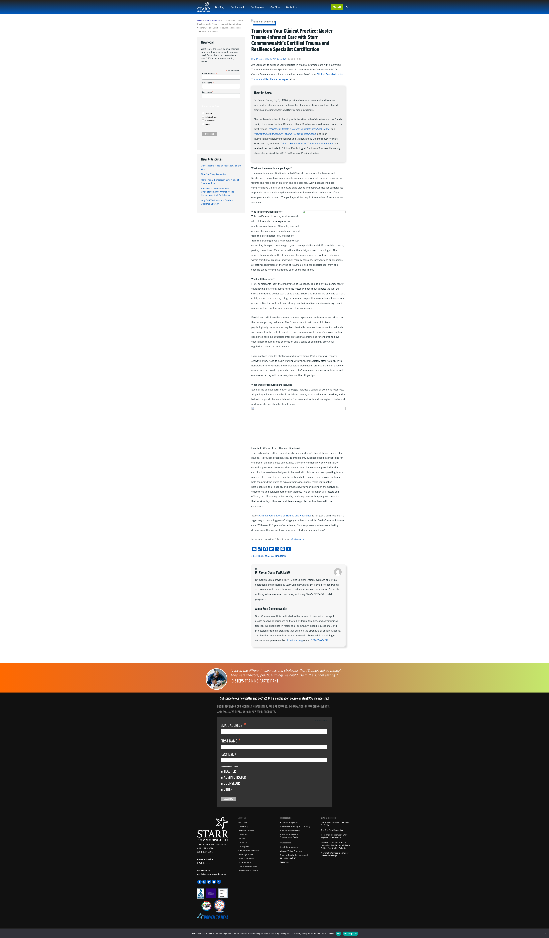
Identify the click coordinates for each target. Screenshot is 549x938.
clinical (258, 556)
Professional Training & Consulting (295, 826)
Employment (244, 846)
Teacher (208, 113)
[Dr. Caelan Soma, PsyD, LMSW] (338, 572)
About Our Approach (289, 847)
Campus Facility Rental (248, 850)
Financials (242, 834)
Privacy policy (350, 933)
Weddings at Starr (246, 854)
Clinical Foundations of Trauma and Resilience (307, 143)
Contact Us (291, 7)
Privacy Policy (244, 862)
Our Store (275, 7)
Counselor (209, 121)
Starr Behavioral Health (290, 830)
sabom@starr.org (219, 874)
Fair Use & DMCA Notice (249, 866)
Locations (242, 842)
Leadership (243, 826)
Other (207, 124)
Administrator (211, 117)
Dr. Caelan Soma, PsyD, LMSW (268, 59)
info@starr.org (297, 539)
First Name (208, 82)
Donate (337, 7)
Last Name (207, 92)
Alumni (241, 838)
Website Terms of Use (248, 870)
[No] (545, 933)
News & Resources (212, 20)
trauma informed (275, 556)
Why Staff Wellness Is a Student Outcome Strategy (335, 854)
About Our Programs (289, 822)
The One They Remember (213, 174)
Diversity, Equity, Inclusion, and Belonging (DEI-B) (294, 856)
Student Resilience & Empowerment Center (289, 835)
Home (199, 20)
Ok (338, 933)
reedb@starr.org (204, 874)
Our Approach (237, 7)
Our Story (219, 7)
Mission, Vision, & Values (291, 851)
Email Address (209, 73)
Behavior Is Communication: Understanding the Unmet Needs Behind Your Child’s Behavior (217, 191)
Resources (284, 861)
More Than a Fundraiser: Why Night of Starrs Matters (334, 836)
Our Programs (257, 7)
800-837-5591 (319, 640)
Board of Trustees (246, 830)
